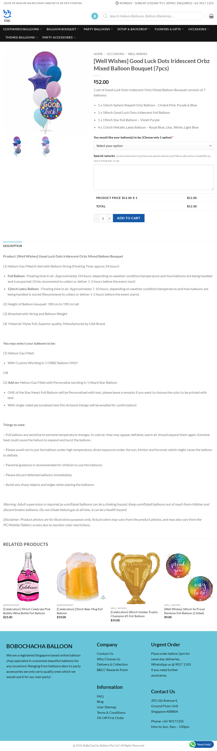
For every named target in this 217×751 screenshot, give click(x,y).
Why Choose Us (108, 659)
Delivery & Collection (112, 664)
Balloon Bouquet (61, 29)
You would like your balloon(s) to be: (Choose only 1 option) (134, 137)
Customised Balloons (21, 29)
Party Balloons (97, 29)
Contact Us (105, 653)
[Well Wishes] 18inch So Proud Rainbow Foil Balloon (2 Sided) (184, 611)
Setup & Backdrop (132, 29)
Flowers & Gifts (168, 29)
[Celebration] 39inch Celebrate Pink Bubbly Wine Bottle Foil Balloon (26, 611)
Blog (100, 701)
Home (98, 54)
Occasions (197, 29)
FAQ (100, 696)
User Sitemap (106, 707)
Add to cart (128, 218)
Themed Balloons (20, 37)
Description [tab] (12, 246)
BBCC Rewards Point (112, 670)
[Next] (213, 591)
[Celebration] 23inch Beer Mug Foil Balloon (80, 611)
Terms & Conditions (111, 712)
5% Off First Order (110, 718)
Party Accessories (57, 37)
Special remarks (152, 158)
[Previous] (3, 591)
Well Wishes (137, 54)
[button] (94, 16)
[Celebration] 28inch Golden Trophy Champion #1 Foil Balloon (134, 614)
